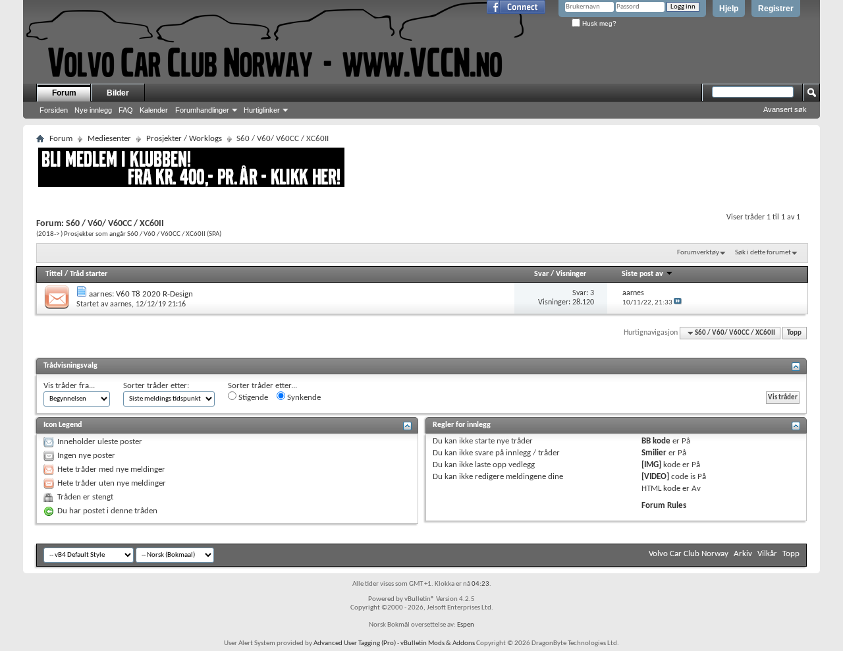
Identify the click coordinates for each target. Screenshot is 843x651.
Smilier (653, 453)
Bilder (118, 93)
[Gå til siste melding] (678, 302)
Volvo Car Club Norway (688, 554)
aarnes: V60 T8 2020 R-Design (141, 294)
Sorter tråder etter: (156, 386)
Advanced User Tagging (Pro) (354, 643)
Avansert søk (785, 109)
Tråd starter (88, 274)
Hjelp (728, 8)
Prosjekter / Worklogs (184, 138)
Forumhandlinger (202, 110)
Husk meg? (598, 23)
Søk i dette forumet (763, 252)
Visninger (571, 274)
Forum (64, 93)
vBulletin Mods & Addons (437, 643)
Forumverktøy (698, 252)
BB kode (655, 441)
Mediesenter (109, 138)
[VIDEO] (655, 476)
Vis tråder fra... (69, 386)
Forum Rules (663, 505)
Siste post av (642, 274)
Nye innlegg (93, 110)
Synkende (303, 397)
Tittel (54, 274)
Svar (541, 274)
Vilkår (767, 554)
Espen (465, 625)
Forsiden (54, 110)
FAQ (126, 110)
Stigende (252, 397)
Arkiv (743, 554)
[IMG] (651, 465)
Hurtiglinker (262, 110)
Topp (794, 333)
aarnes (121, 304)
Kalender (154, 110)
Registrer (776, 8)
